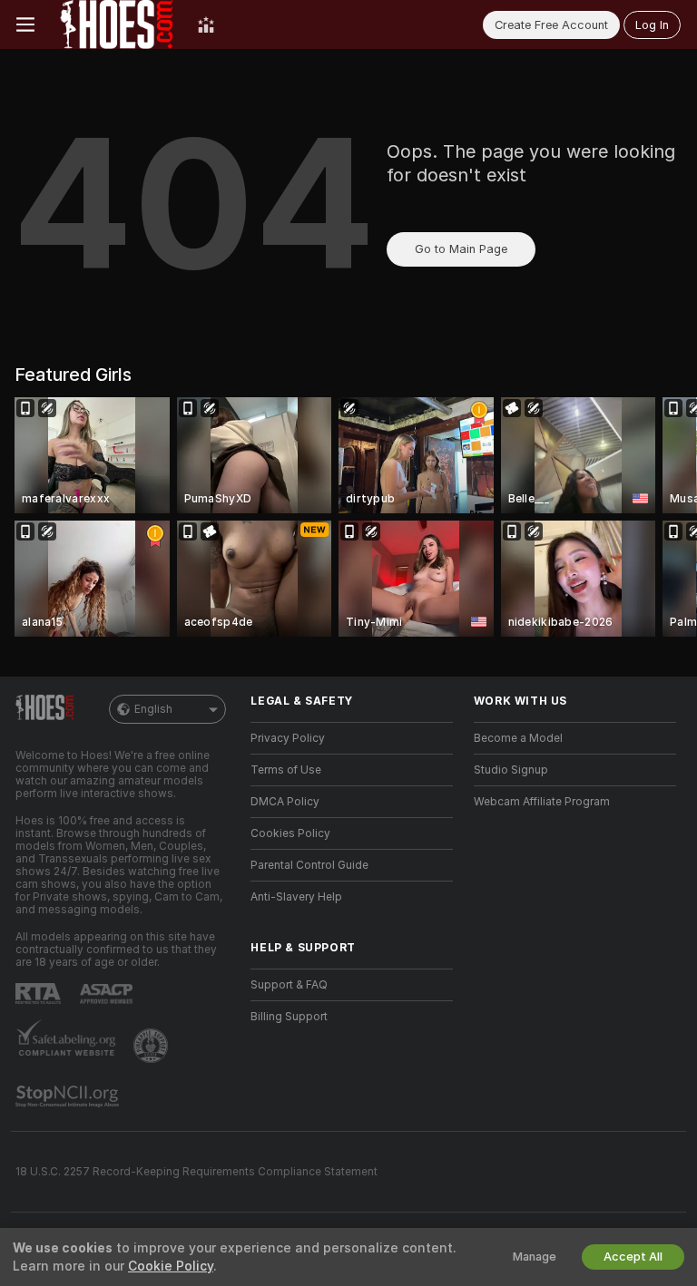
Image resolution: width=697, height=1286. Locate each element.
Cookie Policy (170, 1266)
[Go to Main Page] (116, 24)
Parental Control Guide (309, 865)
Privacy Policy (287, 738)
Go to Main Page (461, 249)
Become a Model (518, 738)
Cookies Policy (290, 833)
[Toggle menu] (25, 24)
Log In (652, 25)
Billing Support (289, 1016)
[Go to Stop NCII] (69, 1096)
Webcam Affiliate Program (542, 801)
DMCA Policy (284, 801)
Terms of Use (285, 770)
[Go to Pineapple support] (152, 1045)
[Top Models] (206, 24)
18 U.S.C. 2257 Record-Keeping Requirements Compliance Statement (196, 1171)
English (153, 709)
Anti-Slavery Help (296, 897)
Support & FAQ (289, 985)
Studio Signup (511, 770)
